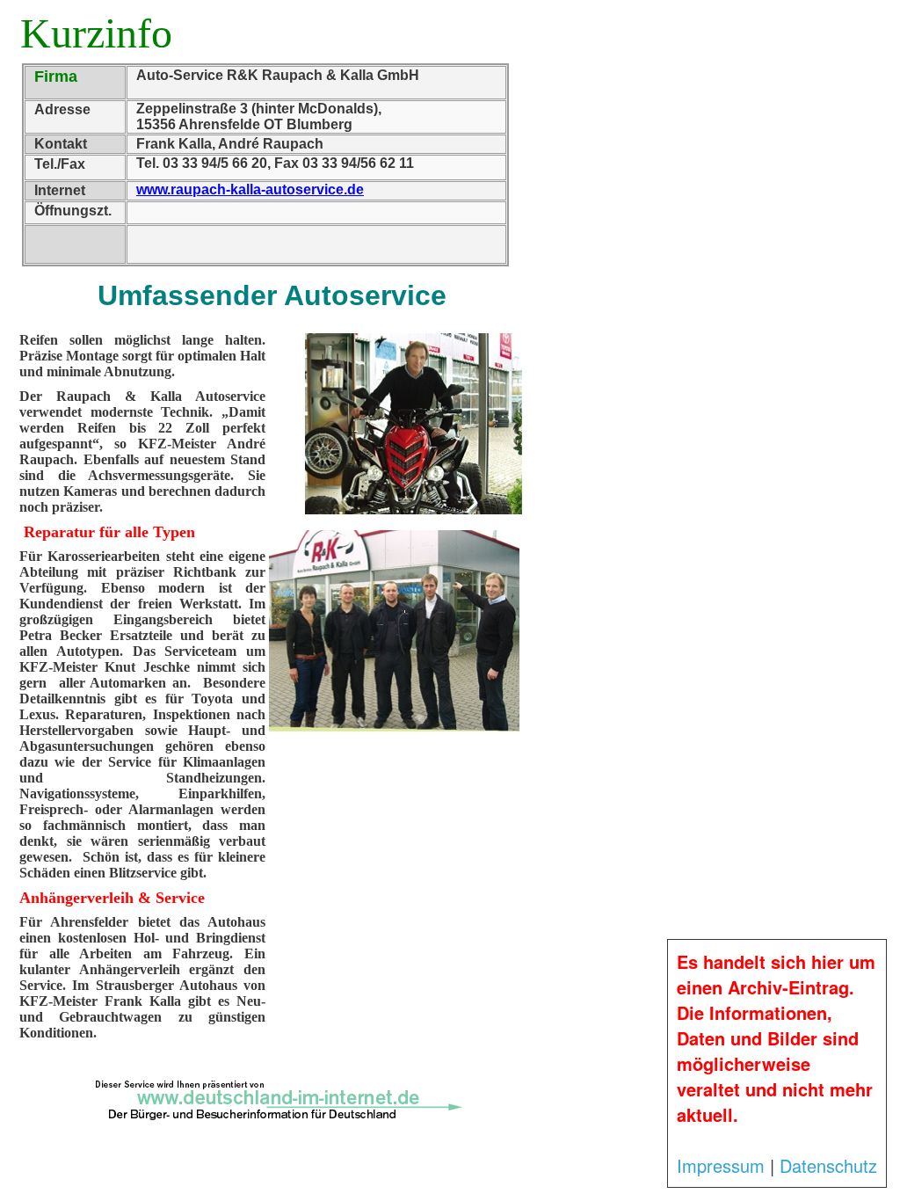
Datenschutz (828, 1165)
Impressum (721, 1165)
